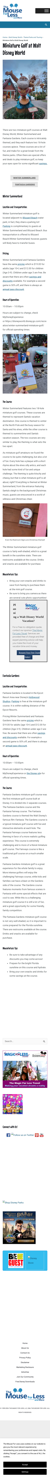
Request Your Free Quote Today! (29, 655)
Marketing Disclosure (25, 1367)
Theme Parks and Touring (32, 37)
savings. (43, 163)
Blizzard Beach (30, 217)
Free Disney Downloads (25, 1382)
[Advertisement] (25, 1006)
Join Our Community (25, 1377)
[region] (25, 1457)
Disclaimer (25, 1362)
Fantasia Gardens (25, 184)
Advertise (25, 1372)
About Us (25, 1348)
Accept (25, 1465)
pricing (21, 264)
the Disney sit (33, 773)
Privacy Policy (25, 1358)
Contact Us (25, 1353)
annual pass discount (13, 289)
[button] (46, 24)
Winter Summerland (24, 178)
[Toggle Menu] (46, 10)
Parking (6, 226)
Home (5, 37)
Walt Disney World (15, 37)
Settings (25, 1472)
